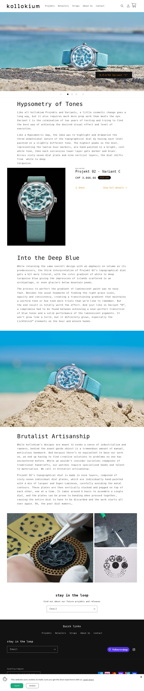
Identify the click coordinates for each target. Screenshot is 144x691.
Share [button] (82, 188)
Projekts (46, 633)
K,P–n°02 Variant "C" (114, 75)
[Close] (141, 677)
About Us (85, 633)
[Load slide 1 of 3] (68, 94)
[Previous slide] (61, 94)
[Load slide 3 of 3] (76, 94)
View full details (113, 188)
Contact (98, 633)
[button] (122, 6)
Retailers (60, 633)
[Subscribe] (94, 609)
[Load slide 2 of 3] (72, 94)
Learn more (88, 679)
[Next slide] (83, 94)
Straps (73, 633)
